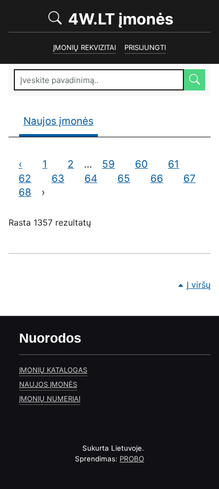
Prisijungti (145, 47)
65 (128, 178)
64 (96, 178)
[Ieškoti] (194, 79)
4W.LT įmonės (137, 18)
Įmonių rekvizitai (84, 47)
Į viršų (198, 284)
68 (30, 192)
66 (161, 178)
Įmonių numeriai (49, 398)
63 (63, 178)
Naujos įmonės (58, 121)
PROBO (132, 458)
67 (194, 178)
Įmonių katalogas (53, 370)
